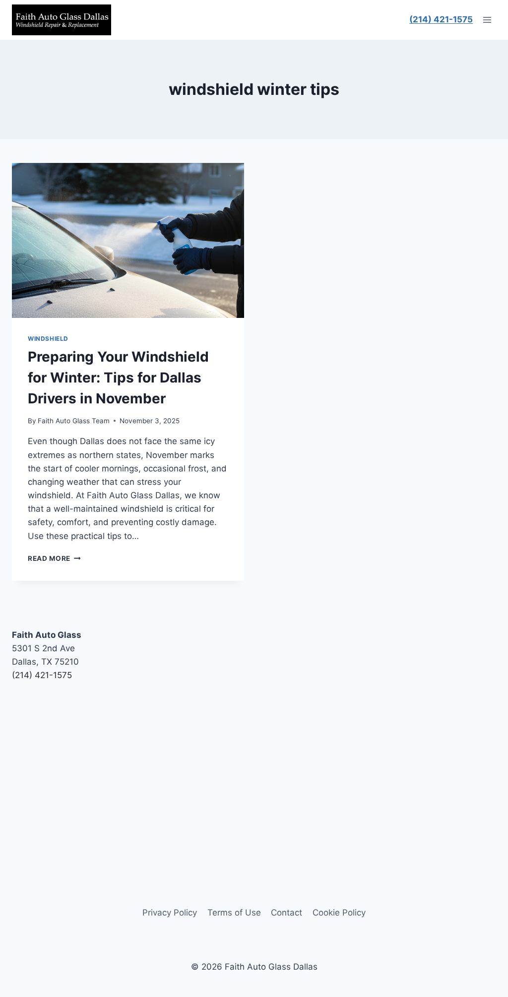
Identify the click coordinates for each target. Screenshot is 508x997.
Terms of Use (234, 913)
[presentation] (128, 240)
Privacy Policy (169, 913)
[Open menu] (487, 19)
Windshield (48, 338)
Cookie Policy (339, 913)
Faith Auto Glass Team (74, 421)
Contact (286, 913)
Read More (54, 558)
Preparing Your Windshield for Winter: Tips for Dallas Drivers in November (118, 377)
